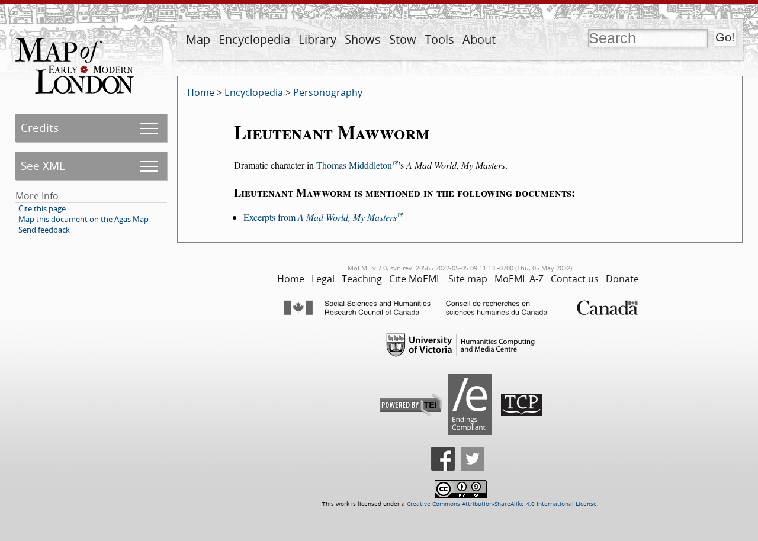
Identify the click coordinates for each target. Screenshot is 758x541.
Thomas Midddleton (354, 165)
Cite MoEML (415, 278)
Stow (402, 39)
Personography (327, 92)
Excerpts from (320, 217)
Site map (467, 278)
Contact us (575, 278)
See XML (43, 165)
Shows (363, 39)
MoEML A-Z (519, 278)
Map (198, 39)
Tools (439, 39)
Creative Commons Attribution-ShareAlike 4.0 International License (502, 504)
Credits (40, 128)
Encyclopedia (254, 39)
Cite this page (42, 208)
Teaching (362, 278)
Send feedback (44, 229)
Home (200, 92)
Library (317, 39)
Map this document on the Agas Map (83, 219)
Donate (622, 278)
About (479, 39)
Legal (323, 278)
